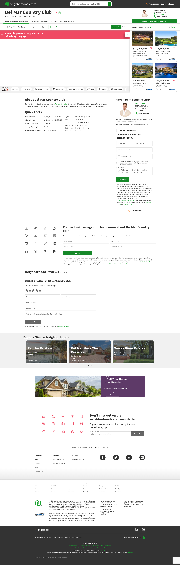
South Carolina (103, 489)
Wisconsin (134, 483)
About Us (38, 459)
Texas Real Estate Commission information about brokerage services (90, 545)
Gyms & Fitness (60, 89)
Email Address (126, 156)
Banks (92, 89)
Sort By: (135, 27)
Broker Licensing (59, 463)
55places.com (77, 537)
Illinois (69, 483)
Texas (116, 483)
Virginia (117, 486)
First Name (122, 143)
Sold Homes (125, 27)
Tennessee (102, 491)
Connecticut (38, 491)
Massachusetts (71, 491)
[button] (127, 34)
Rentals (68, 537)
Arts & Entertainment (77, 89)
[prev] (133, 38)
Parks (16, 89)
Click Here (104, 550)
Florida (53, 489)
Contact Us (39, 472)
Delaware (53, 483)
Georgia (53, 491)
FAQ (36, 467)
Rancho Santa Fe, (11, 16)
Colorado (37, 489)
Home (74, 447)
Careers (37, 463)
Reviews (54, 21)
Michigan (85, 483)
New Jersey (86, 489)
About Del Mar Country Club (39, 21)
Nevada (85, 486)
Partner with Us (58, 459)
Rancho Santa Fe (61, 104)
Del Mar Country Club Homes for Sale (16, 21)
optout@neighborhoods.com (126, 200)
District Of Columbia (56, 486)
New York (85, 491)
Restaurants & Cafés (43, 89)
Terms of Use (128, 204)
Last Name (140, 143)
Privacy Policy (113, 264)
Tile (169, 27)
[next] (151, 38)
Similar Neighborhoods (67, 21)
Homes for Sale (116, 27)
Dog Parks (103, 89)
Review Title (30, 308)
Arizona (37, 483)
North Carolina (103, 483)
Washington (118, 489)
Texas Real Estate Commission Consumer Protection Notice (90, 548)
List (173, 27)
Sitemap (60, 537)
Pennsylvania (103, 486)
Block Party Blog (78, 459)
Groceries (27, 89)
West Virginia (118, 491)
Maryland (69, 489)
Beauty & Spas (118, 89)
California (21, 16)
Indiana (69, 486)
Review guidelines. (64, 326)
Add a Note (121, 167)
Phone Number (126, 150)
